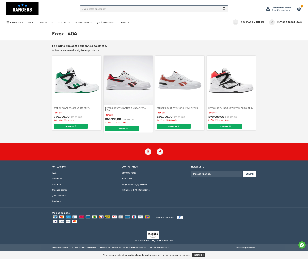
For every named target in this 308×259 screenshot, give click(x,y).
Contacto (64, 22)
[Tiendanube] (246, 247)
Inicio (31, 22)
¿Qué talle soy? (105, 22)
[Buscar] (224, 9)
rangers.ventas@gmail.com (134, 184)
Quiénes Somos (83, 22)
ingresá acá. (142, 247)
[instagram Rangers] (148, 151)
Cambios (124, 22)
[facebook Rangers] (160, 151)
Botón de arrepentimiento (159, 247)
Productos (46, 22)
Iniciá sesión (284, 7)
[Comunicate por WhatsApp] (302, 245)
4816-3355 (127, 178)
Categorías (16, 22)
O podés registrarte (281, 10)
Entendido (199, 255)
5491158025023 (129, 173)
